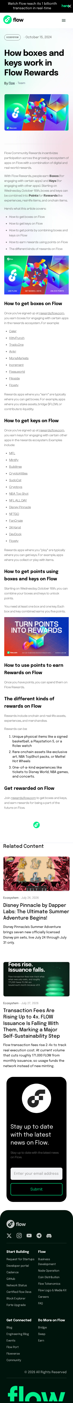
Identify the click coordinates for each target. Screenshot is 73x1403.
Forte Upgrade (16, 1305)
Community (13, 1360)
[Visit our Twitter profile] (9, 1236)
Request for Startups (20, 1259)
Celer (13, 331)
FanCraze (16, 520)
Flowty (13, 385)
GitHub (10, 1279)
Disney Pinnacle (20, 507)
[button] (64, 20)
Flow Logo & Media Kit (52, 1290)
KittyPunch (17, 338)
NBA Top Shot (18, 494)
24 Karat (15, 527)
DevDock (15, 534)
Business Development (47, 1262)
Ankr (12, 351)
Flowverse (13, 1353)
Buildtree (15, 467)
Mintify (13, 460)
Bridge (42, 1327)
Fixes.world (17, 372)
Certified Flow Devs (18, 1292)
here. (66, 6)
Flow (12, 83)
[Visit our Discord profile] (49, 1236)
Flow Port (12, 1347)
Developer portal (17, 1265)
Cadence (12, 1272)
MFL (12, 453)
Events (10, 1340)
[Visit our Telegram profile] (39, 1236)
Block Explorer (15, 1298)
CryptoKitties (18, 473)
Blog (9, 1327)
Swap (41, 1334)
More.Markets (19, 358)
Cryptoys (15, 487)
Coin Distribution (49, 1277)
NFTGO (14, 514)
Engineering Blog (17, 1334)
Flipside (14, 378)
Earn (41, 1340)
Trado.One (16, 345)
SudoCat (15, 480)
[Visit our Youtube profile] (29, 1236)
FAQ (40, 1303)
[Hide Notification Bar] (70, 6)
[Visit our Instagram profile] (19, 1236)
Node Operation (48, 1270)
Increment (16, 365)
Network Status (16, 1285)
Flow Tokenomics (49, 1283)
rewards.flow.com (51, 313)
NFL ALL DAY (18, 500)
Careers (43, 1297)
